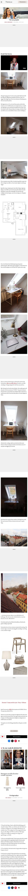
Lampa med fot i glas (12, 702)
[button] (6, 759)
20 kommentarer (17, 736)
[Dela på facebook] (9, 740)
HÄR (10, 709)
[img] (3, 736)
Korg (19, 702)
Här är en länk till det (12, 383)
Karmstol (4, 702)
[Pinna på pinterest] (15, 740)
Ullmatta (24, 702)
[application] (14, 62)
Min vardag (8, 797)
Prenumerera (23, 2)
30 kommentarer (17, 883)
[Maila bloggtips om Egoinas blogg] (19, 740)
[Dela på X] (12, 740)
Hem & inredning (8, 22)
